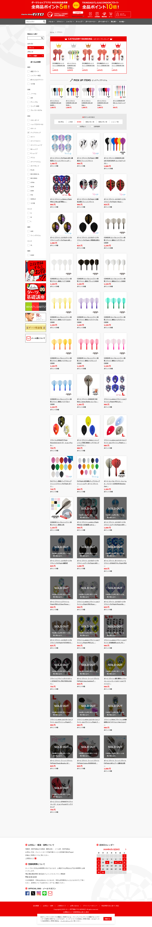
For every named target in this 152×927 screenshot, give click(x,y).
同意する (107, 919)
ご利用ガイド (61, 906)
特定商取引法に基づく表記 (110, 906)
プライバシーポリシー (90, 906)
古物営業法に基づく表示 (81, 912)
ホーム (52, 32)
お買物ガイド (67, 912)
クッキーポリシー (65, 921)
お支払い (46, 906)
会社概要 (36, 906)
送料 (51, 906)
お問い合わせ (74, 906)
